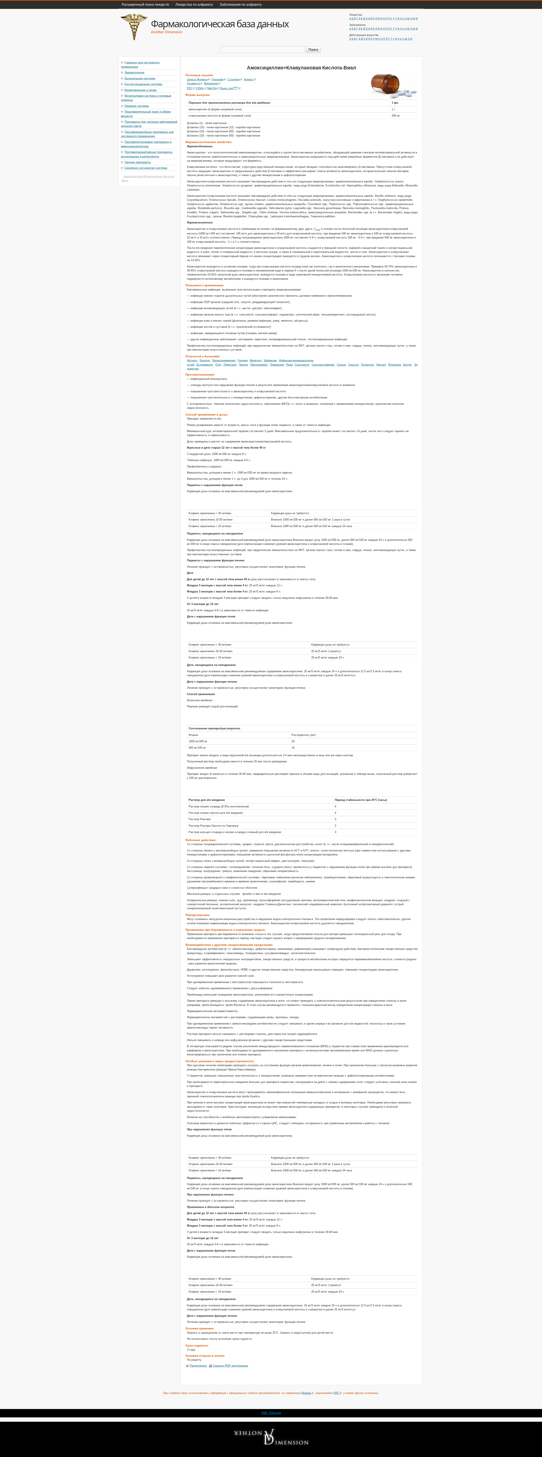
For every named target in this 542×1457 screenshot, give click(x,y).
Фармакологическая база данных (220, 23)
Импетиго (256, 360)
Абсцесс (192, 360)
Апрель (248, 79)
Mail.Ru (212, 88)
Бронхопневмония (223, 360)
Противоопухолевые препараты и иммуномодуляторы (146, 143)
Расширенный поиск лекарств (145, 4)
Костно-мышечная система (143, 84)
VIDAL (200, 88)
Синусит (353, 364)
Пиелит (243, 364)
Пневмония (277, 364)
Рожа (289, 364)
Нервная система (136, 105)
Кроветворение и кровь (140, 90)
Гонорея (243, 360)
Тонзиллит (367, 364)
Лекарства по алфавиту (194, 4)
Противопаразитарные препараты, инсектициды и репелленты (147, 154)
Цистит (407, 364)
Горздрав (217, 79)
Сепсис (341, 364)
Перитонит (230, 364)
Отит (218, 364)
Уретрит (381, 364)
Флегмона (394, 364)
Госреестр (193, 83)
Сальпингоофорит (323, 364)
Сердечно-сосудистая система (145, 167)
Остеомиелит (204, 364)
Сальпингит (302, 364)
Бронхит (205, 360)
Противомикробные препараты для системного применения (147, 133)
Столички (234, 79)
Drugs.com (229, 88)
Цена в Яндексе (197, 79)
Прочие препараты (137, 162)
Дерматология (134, 72)
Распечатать (198, 1365)
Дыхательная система (139, 78)
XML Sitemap (271, 1413)
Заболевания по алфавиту (241, 4)
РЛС (189, 88)
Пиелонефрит (259, 364)
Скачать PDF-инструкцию (230, 1365)
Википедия (211, 83)
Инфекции (270, 360)
